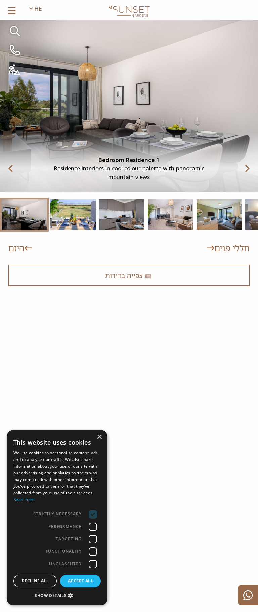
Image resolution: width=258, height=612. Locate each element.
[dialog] (57, 517)
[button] (57, 595)
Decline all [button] (35, 581)
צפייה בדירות (124, 275)
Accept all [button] (80, 581)
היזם (16, 248)
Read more (24, 499)
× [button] (99, 437)
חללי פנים (232, 248)
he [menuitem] (37, 8)
